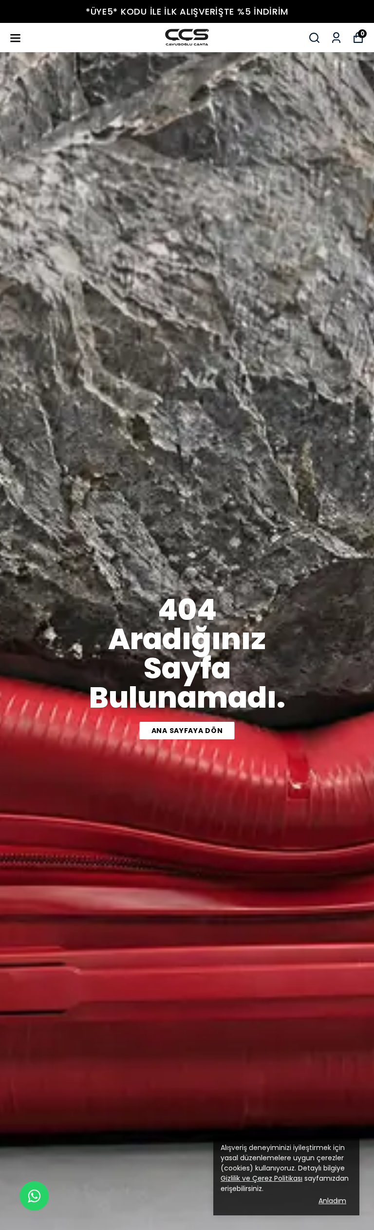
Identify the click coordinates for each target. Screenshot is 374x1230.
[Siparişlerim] (336, 38)
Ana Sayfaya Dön (187, 730)
